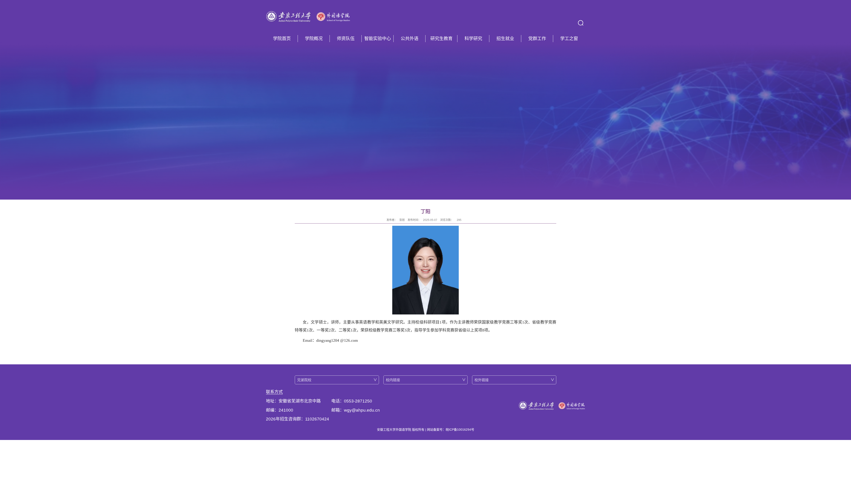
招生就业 (505, 38)
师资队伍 (346, 38)
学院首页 (282, 38)
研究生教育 (441, 38)
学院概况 (314, 38)
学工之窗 (569, 38)
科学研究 (473, 38)
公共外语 (409, 38)
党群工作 (537, 38)
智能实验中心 (377, 38)
